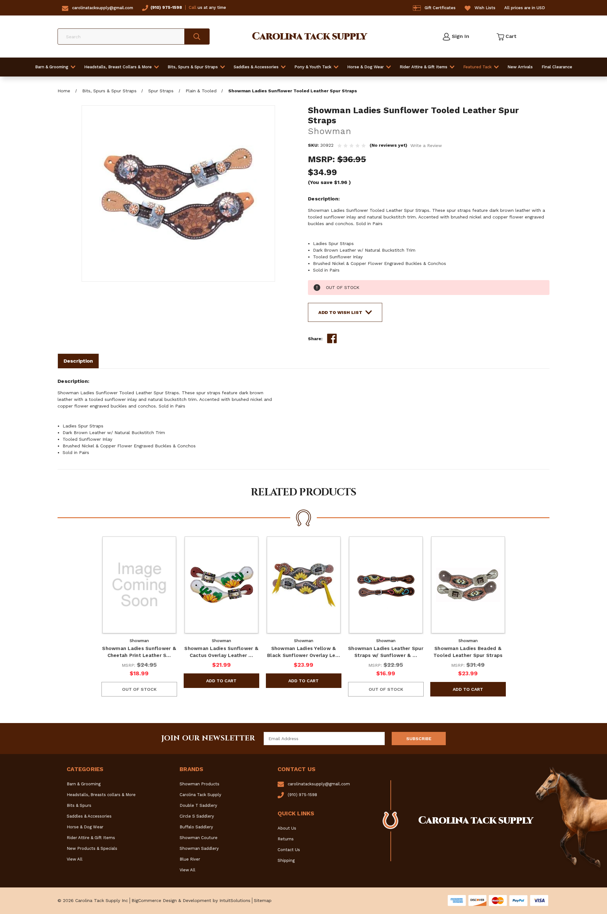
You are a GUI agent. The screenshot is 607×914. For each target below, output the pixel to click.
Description (78, 361)
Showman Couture (199, 837)
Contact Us (289, 849)
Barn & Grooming (51, 66)
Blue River (190, 859)
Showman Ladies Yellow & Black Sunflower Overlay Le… (303, 652)
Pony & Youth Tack (312, 66)
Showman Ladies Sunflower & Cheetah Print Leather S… (139, 652)
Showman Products (199, 784)
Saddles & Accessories (256, 66)
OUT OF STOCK (139, 689)
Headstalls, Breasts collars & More (101, 794)
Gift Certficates (440, 7)
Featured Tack (477, 66)
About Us (287, 828)
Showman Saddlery (199, 848)
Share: (315, 338)
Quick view (139, 584)
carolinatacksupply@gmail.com (102, 7)
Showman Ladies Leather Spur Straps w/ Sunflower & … (385, 652)
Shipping (286, 860)
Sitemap (263, 900)
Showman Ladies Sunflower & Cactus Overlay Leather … (221, 652)
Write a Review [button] (426, 145)
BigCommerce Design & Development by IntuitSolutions (191, 900)
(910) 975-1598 (166, 7)
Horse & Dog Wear (365, 66)
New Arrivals (520, 66)
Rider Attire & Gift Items (423, 66)
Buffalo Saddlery (196, 827)
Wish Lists (485, 7)
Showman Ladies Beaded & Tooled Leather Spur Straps (468, 652)
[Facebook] (332, 339)
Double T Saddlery (198, 805)
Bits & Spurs (79, 805)
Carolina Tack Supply (200, 794)
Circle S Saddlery (197, 816)
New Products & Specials (92, 848)
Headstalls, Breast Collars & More (118, 66)
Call (192, 7)
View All (75, 859)
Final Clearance (557, 66)
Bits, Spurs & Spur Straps (193, 66)
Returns (286, 839)
